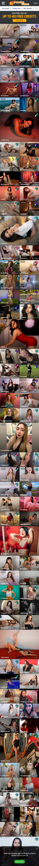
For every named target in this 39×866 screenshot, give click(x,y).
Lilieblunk (23, 583)
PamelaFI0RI (5, 495)
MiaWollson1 (24, 613)
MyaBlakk (23, 110)
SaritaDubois (24, 273)
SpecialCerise (5, 509)
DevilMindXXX (24, 51)
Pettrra (22, 687)
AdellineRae (24, 81)
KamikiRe (23, 317)
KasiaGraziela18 (6, 51)
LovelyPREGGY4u (6, 450)
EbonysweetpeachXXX (27, 702)
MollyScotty (24, 36)
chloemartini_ (5, 657)
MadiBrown (4, 716)
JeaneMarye (5, 554)
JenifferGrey (5, 140)
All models (5, 8)
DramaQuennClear (6, 421)
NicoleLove (4, 628)
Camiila (22, 465)
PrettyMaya (4, 598)
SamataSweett (5, 731)
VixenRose (23, 199)
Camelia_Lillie (5, 569)
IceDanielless (5, 775)
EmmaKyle (23, 376)
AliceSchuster (24, 184)
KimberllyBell (5, 110)
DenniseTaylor (24, 66)
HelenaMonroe (25, 169)
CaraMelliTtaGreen (7, 790)
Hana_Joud (23, 302)
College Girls (16, 8)
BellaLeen (4, 243)
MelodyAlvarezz (25, 524)
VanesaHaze (5, 95)
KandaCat (23, 214)
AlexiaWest (4, 376)
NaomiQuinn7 (24, 672)
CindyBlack (4, 465)
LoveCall (3, 406)
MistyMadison (5, 36)
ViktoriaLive (24, 731)
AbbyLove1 (24, 495)
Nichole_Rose (5, 761)
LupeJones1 (5, 687)
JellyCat (3, 835)
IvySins (3, 199)
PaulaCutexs (4, 524)
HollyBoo (3, 820)
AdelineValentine (6, 258)
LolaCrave (23, 155)
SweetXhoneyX (25, 775)
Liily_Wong (23, 362)
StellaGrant (4, 480)
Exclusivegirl (24, 790)
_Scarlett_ (4, 66)
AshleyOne (23, 288)
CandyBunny (24, 628)
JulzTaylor (4, 672)
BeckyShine (4, 273)
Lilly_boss (4, 347)
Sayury (3, 805)
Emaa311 (3, 362)
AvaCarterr (4, 155)
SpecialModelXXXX (7, 288)
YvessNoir (4, 613)
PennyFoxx (23, 509)
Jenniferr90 (4, 317)
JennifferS (4, 214)
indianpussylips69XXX (26, 805)
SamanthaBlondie (25, 421)
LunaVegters (24, 406)
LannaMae (23, 391)
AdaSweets (4, 81)
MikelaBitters (5, 391)
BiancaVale (23, 835)
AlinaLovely (4, 302)
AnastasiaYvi (5, 169)
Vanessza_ (23, 258)
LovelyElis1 (4, 702)
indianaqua (23, 569)
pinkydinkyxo (24, 598)
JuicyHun (23, 820)
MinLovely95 (24, 480)
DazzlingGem (5, 184)
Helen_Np (23, 716)
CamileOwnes (24, 95)
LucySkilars (4, 583)
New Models (28, 8)
